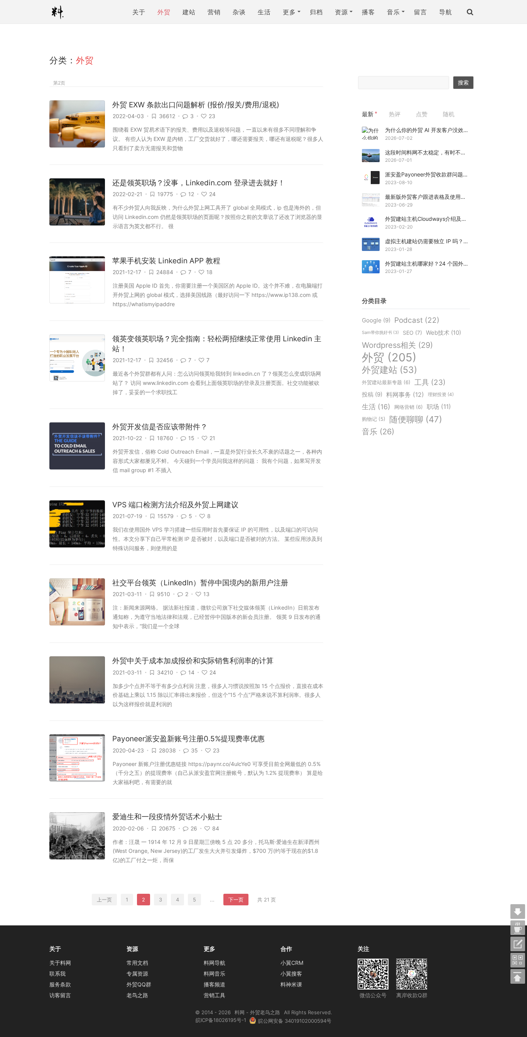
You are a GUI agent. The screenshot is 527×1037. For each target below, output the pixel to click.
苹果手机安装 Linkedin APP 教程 (166, 260)
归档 (316, 12)
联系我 (57, 973)
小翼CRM (291, 962)
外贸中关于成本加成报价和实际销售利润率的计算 (193, 660)
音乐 (378, 431)
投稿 (372, 394)
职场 (439, 406)
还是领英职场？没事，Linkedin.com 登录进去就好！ (198, 182)
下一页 (235, 899)
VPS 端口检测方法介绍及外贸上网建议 (175, 504)
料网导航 (214, 962)
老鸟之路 (137, 995)
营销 (214, 12)
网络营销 (408, 407)
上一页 (104, 899)
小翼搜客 (291, 973)
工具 (430, 382)
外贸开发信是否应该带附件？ (160, 426)
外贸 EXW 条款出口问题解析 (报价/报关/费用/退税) (195, 104)
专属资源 (137, 973)
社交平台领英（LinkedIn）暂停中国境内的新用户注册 (200, 582)
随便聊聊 (415, 419)
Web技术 (443, 332)
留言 (420, 12)
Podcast (416, 320)
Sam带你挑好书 (380, 332)
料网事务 (405, 394)
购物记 (373, 419)
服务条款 (60, 984)
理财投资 (441, 394)
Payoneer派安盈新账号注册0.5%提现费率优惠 (188, 738)
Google (376, 320)
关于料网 (60, 962)
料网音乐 (214, 973)
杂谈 (239, 12)
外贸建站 (389, 370)
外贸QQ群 (139, 984)
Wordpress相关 (397, 345)
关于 (138, 12)
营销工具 (214, 995)
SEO (412, 332)
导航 (445, 12)
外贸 (163, 12)
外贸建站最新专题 (386, 382)
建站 (188, 12)
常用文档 (137, 962)
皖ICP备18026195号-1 (221, 1020)
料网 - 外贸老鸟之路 (60, 12)
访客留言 (60, 995)
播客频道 (214, 984)
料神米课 (291, 984)
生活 (264, 12)
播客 (368, 12)
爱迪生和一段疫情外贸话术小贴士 (167, 816)
